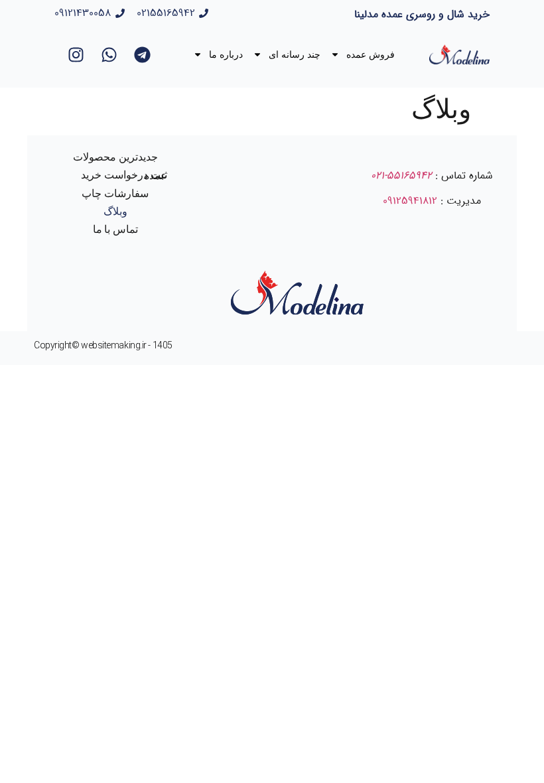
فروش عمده (370, 54)
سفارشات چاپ (115, 193)
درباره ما (226, 54)
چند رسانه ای (294, 54)
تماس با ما (116, 229)
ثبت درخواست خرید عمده (124, 175)
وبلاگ (115, 211)
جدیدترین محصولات (115, 157)
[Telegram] (142, 54)
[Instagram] (75, 54)
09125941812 (410, 200)
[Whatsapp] (108, 54)
